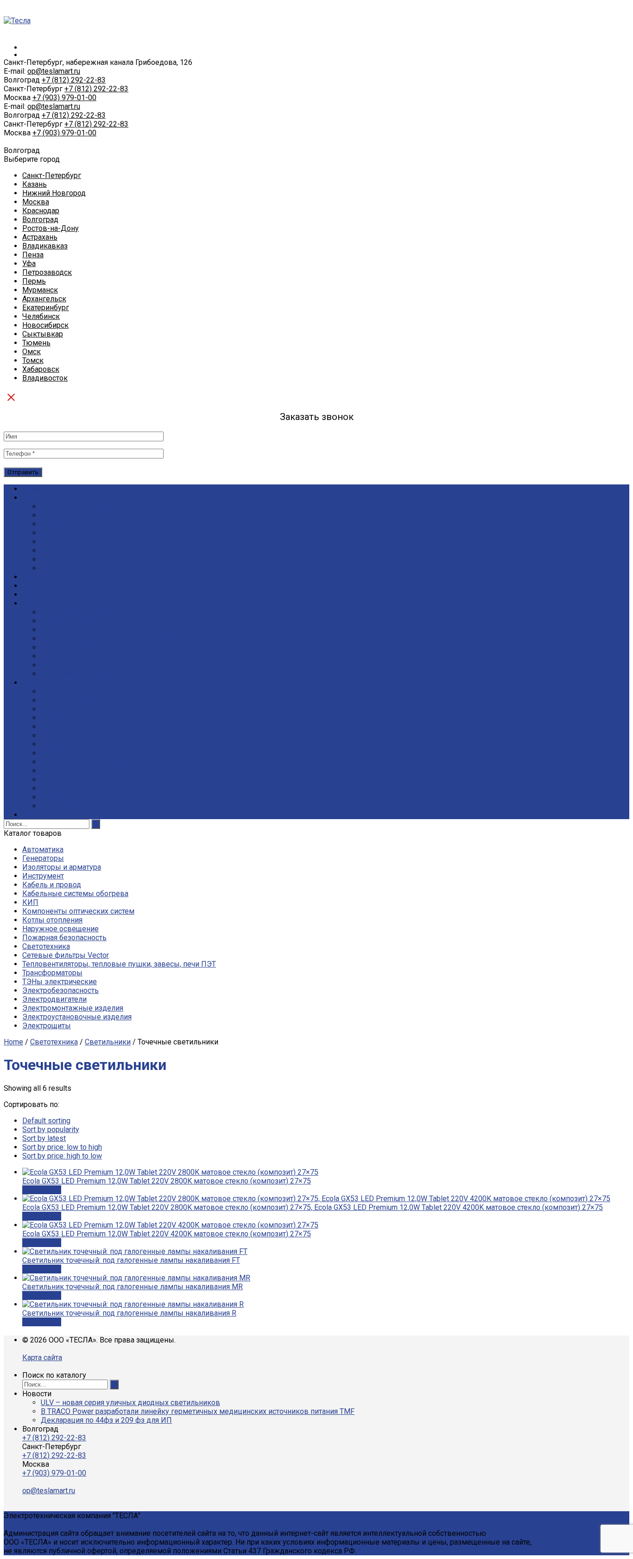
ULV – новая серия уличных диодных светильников (130, 1402)
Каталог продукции (55, 488)
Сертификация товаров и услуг (94, 612)
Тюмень (36, 342)
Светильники (108, 1041)
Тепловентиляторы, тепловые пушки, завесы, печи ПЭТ (119, 964)
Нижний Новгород (54, 193)
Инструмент (43, 876)
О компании (42, 497)
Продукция (41, 577)
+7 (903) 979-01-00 (64, 97)
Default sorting (46, 1120)
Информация (45, 682)
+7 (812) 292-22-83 (74, 80)
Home (13, 1041)
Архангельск (44, 298)
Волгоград (40, 219)
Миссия (54, 541)
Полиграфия (62, 656)
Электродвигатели (54, 999)
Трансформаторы (52, 972)
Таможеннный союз (76, 753)
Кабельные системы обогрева (75, 893)
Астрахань (39, 237)
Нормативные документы (86, 691)
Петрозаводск (47, 272)
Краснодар (40, 210)
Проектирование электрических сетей (107, 638)
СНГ (48, 770)
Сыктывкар (42, 334)
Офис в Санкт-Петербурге (86, 506)
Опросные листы (70, 700)
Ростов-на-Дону (50, 228)
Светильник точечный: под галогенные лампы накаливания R (129, 1313)
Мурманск (40, 290)
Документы (61, 515)
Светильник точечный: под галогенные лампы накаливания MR (132, 1286)
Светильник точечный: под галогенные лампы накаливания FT (131, 1260)
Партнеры (58, 550)
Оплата (34, 594)
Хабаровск (40, 369)
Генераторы (43, 858)
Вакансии (57, 524)
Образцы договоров (76, 726)
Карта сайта (42, 1357)
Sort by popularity (50, 1129)
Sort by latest (44, 1138)
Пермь (34, 281)
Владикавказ (45, 246)
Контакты (39, 814)
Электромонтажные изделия (72, 1008)
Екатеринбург (45, 307)
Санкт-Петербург (51, 175)
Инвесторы (61, 797)
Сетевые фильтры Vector (65, 955)
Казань (34, 184)
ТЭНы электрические (59, 981)
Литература (60, 717)
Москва (35, 201)
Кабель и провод (51, 884)
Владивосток (45, 378)
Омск (31, 351)
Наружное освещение (60, 928)
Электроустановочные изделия (77, 1016)
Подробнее (41, 1189)
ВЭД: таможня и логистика (87, 761)
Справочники (64, 709)
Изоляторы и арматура (61, 867)
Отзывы (55, 559)
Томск (33, 360)
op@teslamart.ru (53, 71)
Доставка (39, 585)
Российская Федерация (81, 744)
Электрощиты (46, 1025)
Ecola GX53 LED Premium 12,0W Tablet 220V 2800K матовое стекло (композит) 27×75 (166, 1181)
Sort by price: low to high (62, 1147)
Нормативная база (72, 735)
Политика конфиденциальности (96, 568)
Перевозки (60, 629)
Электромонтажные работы (90, 665)
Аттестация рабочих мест (84, 647)
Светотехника (46, 946)
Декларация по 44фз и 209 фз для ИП (106, 1420)
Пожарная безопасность (64, 937)
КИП (30, 902)
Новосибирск (45, 325)
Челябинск (41, 316)
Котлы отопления (52, 920)
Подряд (35, 603)
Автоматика (42, 849)
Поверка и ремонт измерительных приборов (119, 673)
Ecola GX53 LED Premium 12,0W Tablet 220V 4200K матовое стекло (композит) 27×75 (166, 1233)
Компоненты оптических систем (78, 911)
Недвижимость (68, 806)
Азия (49, 788)
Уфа (29, 263)
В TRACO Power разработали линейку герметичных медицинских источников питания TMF (197, 1411)
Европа (53, 779)
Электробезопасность (60, 990)
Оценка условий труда (80, 621)
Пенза (33, 254)
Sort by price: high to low (62, 1156)
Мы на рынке (64, 532)
